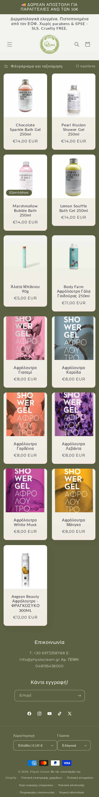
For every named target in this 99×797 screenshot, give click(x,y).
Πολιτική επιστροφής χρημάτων (41, 777)
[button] (9, 44)
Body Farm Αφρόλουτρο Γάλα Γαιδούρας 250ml (74, 291)
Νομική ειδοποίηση (71, 792)
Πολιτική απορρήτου (80, 777)
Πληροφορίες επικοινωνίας (37, 792)
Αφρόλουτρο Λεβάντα (73, 446)
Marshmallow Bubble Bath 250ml (25, 210)
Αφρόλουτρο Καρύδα (73, 369)
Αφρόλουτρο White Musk (25, 522)
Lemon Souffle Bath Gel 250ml (73, 208)
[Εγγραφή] (79, 695)
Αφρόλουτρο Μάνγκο (73, 522)
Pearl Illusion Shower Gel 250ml (74, 129)
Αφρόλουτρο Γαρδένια (25, 446)
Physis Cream (40, 771)
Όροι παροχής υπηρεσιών (36, 785)
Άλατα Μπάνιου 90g (25, 288)
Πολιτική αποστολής (71, 785)
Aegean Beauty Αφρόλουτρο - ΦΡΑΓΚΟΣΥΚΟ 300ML (25, 603)
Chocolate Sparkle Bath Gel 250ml (25, 129)
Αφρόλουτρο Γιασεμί (25, 369)
